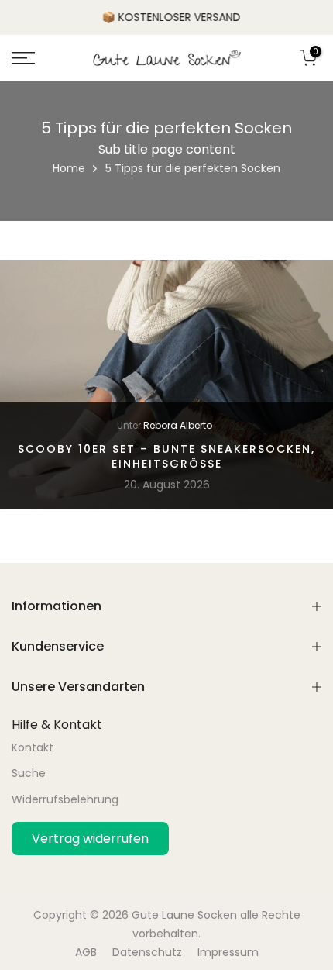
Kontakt (32, 747)
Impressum (228, 952)
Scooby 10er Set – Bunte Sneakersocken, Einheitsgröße (166, 455)
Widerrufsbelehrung (65, 799)
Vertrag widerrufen (90, 838)
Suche (29, 773)
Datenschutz (147, 952)
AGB (86, 952)
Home (69, 168)
